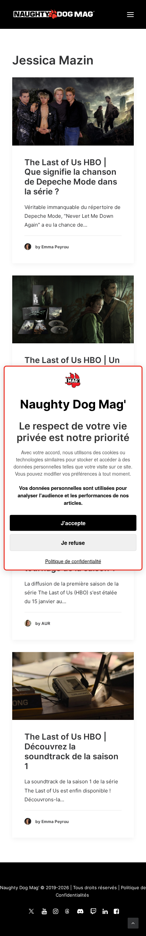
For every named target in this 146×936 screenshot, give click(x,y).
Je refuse (73, 543)
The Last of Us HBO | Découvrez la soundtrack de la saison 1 (71, 751)
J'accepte (73, 523)
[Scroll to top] (133, 922)
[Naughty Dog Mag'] (54, 14)
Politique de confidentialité (73, 561)
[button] (130, 14)
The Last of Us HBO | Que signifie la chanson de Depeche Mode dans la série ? (70, 176)
